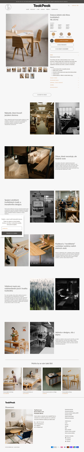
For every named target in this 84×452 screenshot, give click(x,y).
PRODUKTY (32, 9)
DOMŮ (27, 9)
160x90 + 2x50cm (68, 25)
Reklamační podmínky (69, 418)
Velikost (52, 23)
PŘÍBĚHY (48, 9)
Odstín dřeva (53, 31)
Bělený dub (61, 36)
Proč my (66, 424)
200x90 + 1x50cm (60, 28)
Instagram (69, 437)
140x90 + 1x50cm (52, 25)
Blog (66, 427)
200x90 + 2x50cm (68, 28)
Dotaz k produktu (61, 44)
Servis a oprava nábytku (70, 433)
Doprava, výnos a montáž (70, 431)
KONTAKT (43, 9)
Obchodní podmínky (69, 411)
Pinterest (68, 441)
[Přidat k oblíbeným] (52, 40)
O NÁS (38, 9)
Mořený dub (69, 36)
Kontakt (66, 426)
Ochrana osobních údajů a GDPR (71, 412)
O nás (66, 422)
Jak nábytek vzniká (42, 94)
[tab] (64, 55)
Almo (72, 75)
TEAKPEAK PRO (54, 9)
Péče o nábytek (68, 429)
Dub (53, 36)
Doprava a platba (68, 414)
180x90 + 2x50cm (52, 28)
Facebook (69, 439)
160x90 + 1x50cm (60, 25)
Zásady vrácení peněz (69, 416)
